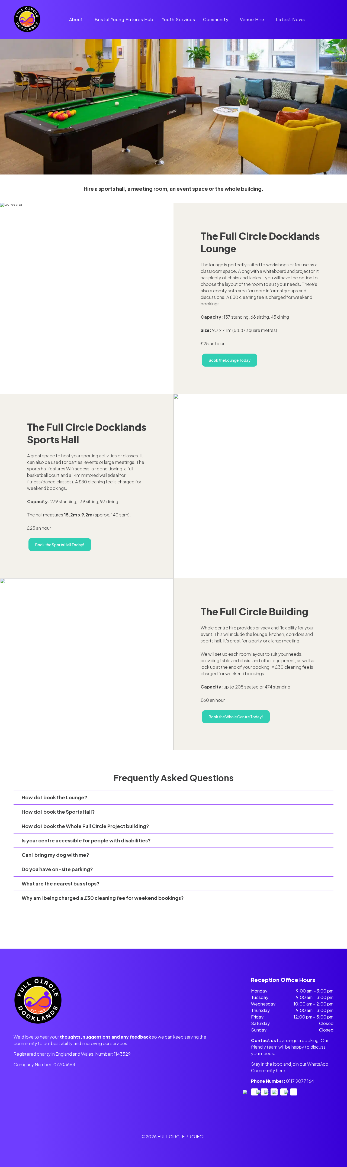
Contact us (263, 1040)
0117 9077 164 (300, 1081)
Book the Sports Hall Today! (59, 544)
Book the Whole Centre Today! (236, 716)
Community (216, 19)
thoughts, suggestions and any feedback (105, 1037)
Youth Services (178, 19)
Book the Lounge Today (229, 360)
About (76, 19)
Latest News (290, 19)
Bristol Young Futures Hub (124, 19)
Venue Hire (252, 19)
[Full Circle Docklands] (27, 31)
